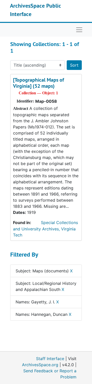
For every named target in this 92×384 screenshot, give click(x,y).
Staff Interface (50, 358)
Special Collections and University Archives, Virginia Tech (45, 229)
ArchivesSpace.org (40, 364)
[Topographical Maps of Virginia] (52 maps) (38, 83)
